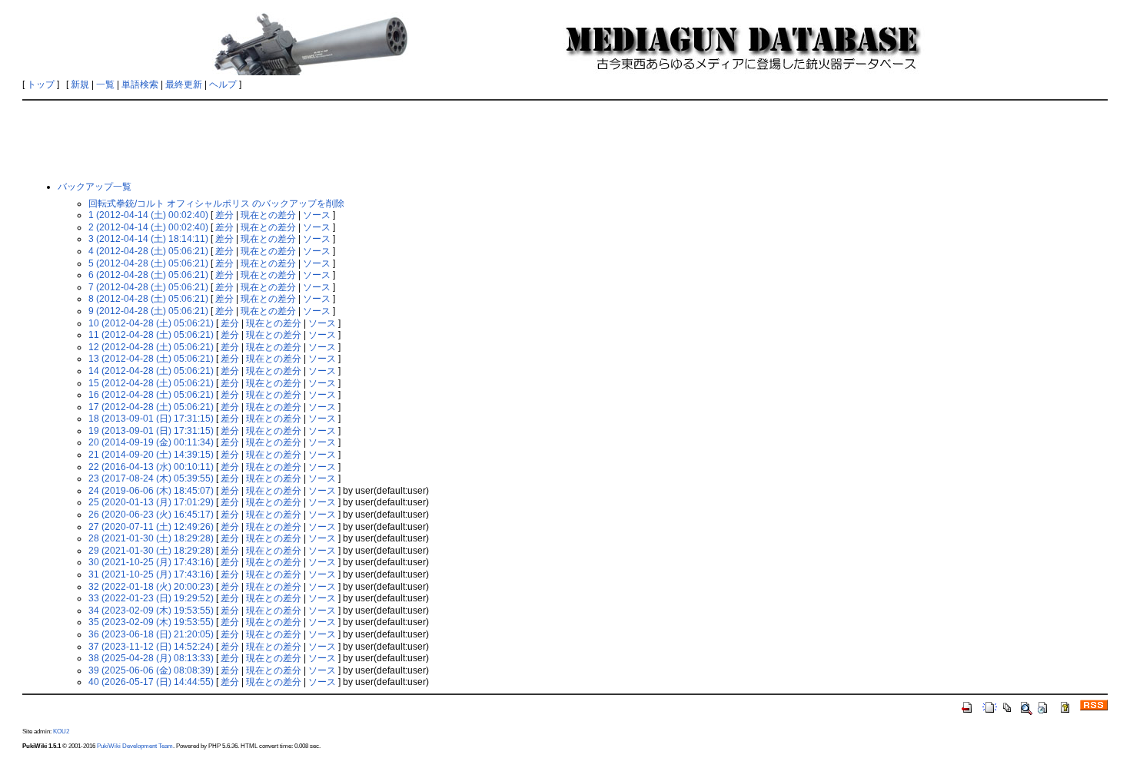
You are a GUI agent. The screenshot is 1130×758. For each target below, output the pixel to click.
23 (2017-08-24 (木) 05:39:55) (151, 478)
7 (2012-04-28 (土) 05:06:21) (148, 287)
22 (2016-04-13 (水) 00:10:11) (151, 467)
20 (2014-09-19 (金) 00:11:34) (151, 442)
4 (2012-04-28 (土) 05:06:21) (148, 251)
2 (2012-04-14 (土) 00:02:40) (148, 227)
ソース (317, 215)
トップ (41, 84)
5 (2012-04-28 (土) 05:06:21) (148, 263)
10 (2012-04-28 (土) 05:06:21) (151, 323)
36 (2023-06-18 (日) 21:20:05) (151, 634)
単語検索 (139, 84)
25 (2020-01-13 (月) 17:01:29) (151, 502)
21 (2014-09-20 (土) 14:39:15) (151, 454)
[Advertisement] (565, 139)
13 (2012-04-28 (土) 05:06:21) (151, 358)
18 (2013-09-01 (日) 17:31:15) (151, 418)
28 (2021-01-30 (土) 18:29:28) (151, 538)
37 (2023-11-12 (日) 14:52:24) (151, 646)
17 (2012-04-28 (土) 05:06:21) (151, 407)
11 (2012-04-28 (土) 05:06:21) (151, 334)
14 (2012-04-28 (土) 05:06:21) (151, 371)
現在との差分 (268, 215)
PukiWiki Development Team (135, 746)
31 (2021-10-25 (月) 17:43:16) (151, 574)
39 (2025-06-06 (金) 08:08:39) (151, 670)
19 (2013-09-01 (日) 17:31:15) (151, 430)
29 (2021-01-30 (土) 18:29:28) (151, 550)
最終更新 (183, 84)
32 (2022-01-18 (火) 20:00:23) (151, 586)
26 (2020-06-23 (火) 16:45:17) (151, 514)
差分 (224, 215)
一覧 (105, 84)
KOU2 (61, 731)
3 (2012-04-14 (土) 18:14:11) (148, 238)
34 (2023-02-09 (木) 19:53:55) (151, 610)
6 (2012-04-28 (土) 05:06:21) (148, 275)
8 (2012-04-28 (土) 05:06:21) (148, 298)
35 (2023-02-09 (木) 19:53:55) (151, 622)
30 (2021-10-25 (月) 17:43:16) (151, 562)
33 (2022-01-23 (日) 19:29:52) (151, 598)
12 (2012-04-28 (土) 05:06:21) (151, 347)
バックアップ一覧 (94, 186)
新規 (80, 84)
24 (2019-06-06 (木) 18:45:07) (151, 490)
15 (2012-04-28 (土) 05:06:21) (151, 383)
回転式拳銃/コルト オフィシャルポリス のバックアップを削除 (216, 203)
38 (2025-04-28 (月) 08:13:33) (151, 658)
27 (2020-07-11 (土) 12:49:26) (151, 526)
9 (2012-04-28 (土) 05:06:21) (148, 311)
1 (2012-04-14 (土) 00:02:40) (148, 215)
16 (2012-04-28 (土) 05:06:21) (151, 394)
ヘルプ (223, 84)
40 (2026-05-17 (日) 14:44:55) (151, 682)
